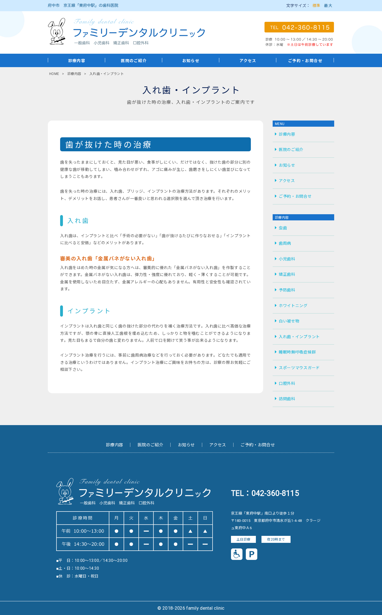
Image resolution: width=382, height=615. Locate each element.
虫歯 (283, 228)
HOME (54, 74)
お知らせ (191, 60)
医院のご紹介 (134, 60)
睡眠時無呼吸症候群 (297, 352)
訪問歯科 (287, 399)
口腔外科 (287, 383)
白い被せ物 (289, 321)
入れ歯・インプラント (299, 336)
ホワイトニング (293, 305)
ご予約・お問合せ (305, 60)
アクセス (247, 60)
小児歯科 (287, 259)
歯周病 (285, 243)
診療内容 (77, 60)
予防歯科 (287, 290)
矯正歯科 (287, 274)
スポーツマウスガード (299, 368)
